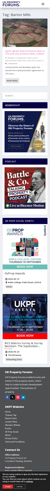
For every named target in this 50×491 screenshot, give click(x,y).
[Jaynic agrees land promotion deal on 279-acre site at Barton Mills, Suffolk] (25, 33)
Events (8, 428)
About (8, 435)
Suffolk (38, 60)
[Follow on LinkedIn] (23, 397)
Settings (20, 486)
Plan (33, 60)
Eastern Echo (21, 60)
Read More (12, 80)
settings (29, 481)
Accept (7, 486)
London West (11, 422)
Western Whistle (12, 425)
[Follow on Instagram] (18, 397)
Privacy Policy (11, 438)
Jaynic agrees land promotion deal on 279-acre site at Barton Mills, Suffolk (25, 52)
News (29, 60)
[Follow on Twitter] (12, 397)
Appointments (10, 60)
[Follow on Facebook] (7, 397)
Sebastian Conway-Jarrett (16, 58)
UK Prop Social (11, 432)
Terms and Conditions (15, 442)
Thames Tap (10, 415)
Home (8, 412)
